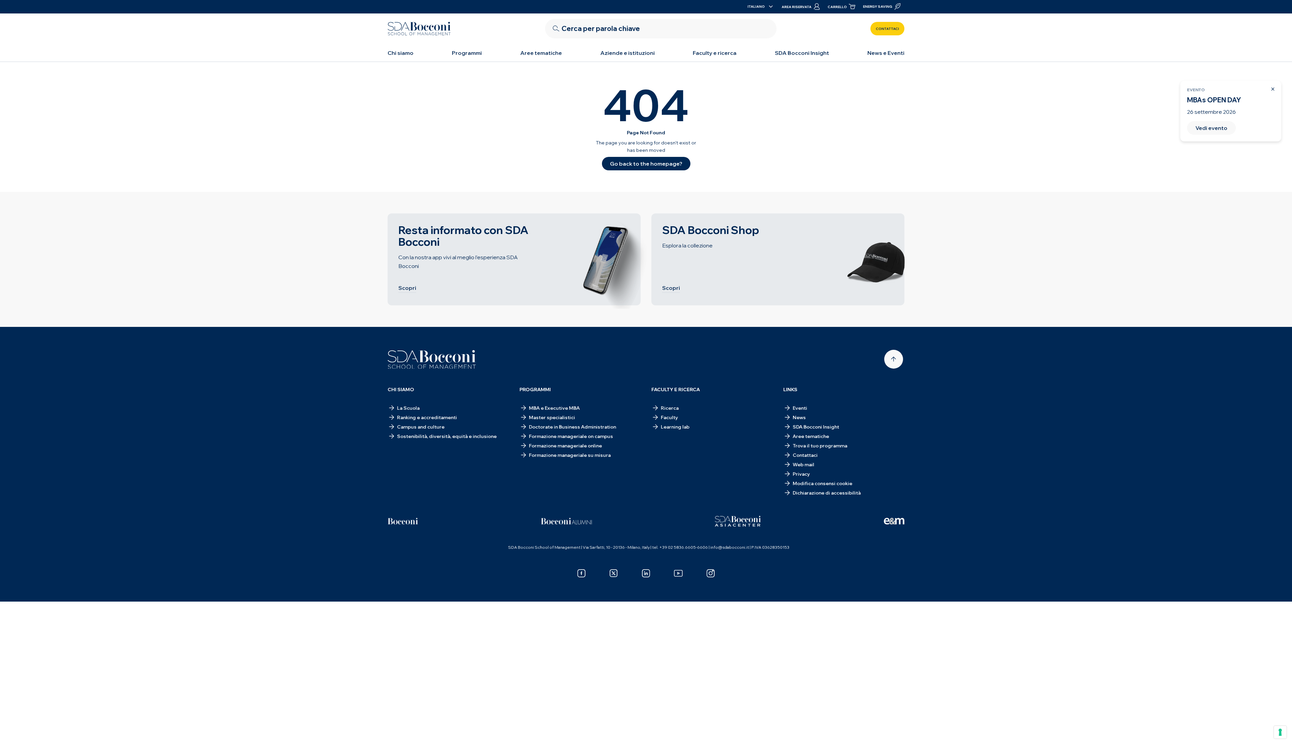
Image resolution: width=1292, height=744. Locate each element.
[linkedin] (646, 573)
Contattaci (887, 29)
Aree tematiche (541, 52)
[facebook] (581, 573)
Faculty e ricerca (715, 52)
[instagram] (710, 573)
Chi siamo (401, 52)
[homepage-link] (419, 28)
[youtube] (678, 573)
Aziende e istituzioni (627, 52)
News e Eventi (885, 52)
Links (790, 389)
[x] (613, 573)
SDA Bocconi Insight (802, 52)
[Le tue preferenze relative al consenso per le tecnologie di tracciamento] (1280, 732)
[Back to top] (893, 359)
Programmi (467, 52)
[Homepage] (432, 359)
